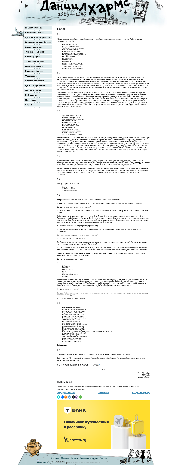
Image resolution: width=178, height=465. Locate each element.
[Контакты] (146, 9)
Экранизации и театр (35, 61)
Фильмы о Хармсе (34, 66)
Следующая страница (141, 393)
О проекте (55, 458)
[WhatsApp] (80, 397)
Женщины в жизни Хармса (38, 42)
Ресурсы (103, 458)
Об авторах (64, 458)
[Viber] (76, 397)
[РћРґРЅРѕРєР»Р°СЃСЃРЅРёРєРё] (65, 397)
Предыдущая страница (66, 393)
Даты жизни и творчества (37, 37)
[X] (73, 397)
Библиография (32, 57)
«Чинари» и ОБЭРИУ (35, 52)
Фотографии (31, 76)
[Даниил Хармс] (90, 8)
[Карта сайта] (146, 4)
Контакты (74, 458)
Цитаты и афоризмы (35, 85)
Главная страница (33, 28)
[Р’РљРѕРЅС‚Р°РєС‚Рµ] (62, 397)
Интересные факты (34, 81)
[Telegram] (69, 397)
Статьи (28, 105)
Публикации (31, 95)
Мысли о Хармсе (33, 90)
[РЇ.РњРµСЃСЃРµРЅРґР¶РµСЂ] (58, 397)
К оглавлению (103, 393)
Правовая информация (89, 458)
